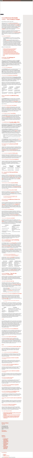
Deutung (16, 130)
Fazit (4, 54)
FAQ (4, 55)
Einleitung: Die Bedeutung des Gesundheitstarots (9, 48)
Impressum (4, 454)
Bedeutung (11, 57)
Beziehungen (12, 192)
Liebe (14, 293)
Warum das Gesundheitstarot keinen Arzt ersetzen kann (10, 52)
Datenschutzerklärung (6, 455)
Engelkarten (8, 357)
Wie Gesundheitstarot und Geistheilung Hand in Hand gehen (11, 53)
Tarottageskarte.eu (6, 457)
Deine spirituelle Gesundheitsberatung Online (9, 49)
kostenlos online (12, 122)
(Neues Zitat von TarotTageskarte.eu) (4, 431)
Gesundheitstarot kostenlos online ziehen (8, 50)
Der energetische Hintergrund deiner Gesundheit (9, 51)
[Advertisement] (16, 7)
